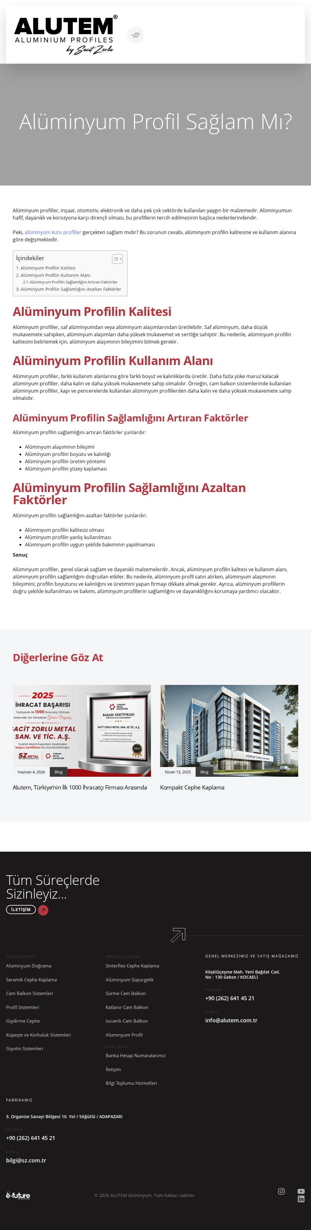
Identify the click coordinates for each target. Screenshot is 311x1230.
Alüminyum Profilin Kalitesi (48, 268)
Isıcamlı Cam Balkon (127, 1021)
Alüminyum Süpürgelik (130, 980)
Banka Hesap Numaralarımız (136, 1055)
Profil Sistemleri (22, 1007)
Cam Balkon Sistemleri (29, 993)
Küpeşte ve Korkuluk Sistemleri (38, 1035)
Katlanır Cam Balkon (127, 1007)
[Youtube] (301, 1191)
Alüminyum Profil (124, 1035)
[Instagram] (281, 1191)
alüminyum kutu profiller (53, 232)
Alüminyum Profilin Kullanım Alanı (56, 275)
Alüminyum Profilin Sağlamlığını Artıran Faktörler (74, 282)
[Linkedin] (301, 1199)
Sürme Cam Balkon (126, 993)
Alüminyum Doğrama (28, 966)
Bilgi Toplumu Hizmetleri (131, 1083)
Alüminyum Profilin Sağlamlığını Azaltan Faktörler (71, 289)
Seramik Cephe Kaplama (31, 980)
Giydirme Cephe (23, 1021)
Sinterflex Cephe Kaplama (132, 966)
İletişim (113, 1069)
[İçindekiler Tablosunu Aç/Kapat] (114, 259)
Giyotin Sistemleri (24, 1048)
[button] (135, 35)
